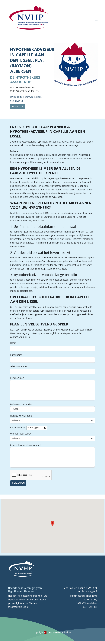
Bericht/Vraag (17, 378)
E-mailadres (16, 355)
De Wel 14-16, (90, 599)
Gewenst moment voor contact (25, 445)
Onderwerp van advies (21, 404)
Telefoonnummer (18, 366)
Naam (13, 343)
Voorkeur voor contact (21, 433)
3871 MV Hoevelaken (86, 603)
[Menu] (96, 20)
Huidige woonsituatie (21, 415)
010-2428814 (16, 101)
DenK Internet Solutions (59, 632)
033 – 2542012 (90, 607)
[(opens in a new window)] (45, 632)
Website (16, 106)
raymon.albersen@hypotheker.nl (26, 97)
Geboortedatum (18, 427)
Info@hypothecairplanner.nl (83, 596)
